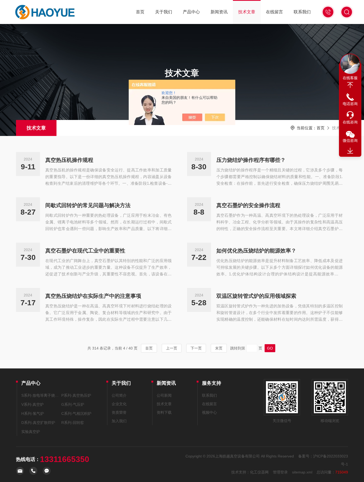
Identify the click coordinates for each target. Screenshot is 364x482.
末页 (219, 348)
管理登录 (280, 472)
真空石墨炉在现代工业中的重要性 (85, 251)
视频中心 (209, 412)
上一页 (171, 348)
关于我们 (163, 12)
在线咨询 (350, 122)
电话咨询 (350, 104)
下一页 (196, 348)
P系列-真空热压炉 (76, 395)
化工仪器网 (259, 472)
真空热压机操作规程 (69, 160)
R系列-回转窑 (72, 422)
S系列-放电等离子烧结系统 (40, 395)
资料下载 (164, 412)
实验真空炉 (30, 431)
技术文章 (246, 12)
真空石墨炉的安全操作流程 (248, 205)
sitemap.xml (302, 472)
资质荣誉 (119, 412)
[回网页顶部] (350, 85)
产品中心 (191, 12)
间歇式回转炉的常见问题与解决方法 (88, 205)
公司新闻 (164, 395)
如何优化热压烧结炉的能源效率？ (256, 251)
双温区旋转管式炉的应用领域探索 (256, 296)
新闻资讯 (219, 12)
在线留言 (274, 12)
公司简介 (119, 395)
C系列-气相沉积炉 (76, 413)
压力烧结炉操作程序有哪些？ (251, 160)
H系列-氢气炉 (32, 413)
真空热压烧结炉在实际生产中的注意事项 (93, 296)
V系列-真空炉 (32, 404)
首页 (140, 12)
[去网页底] (350, 151)
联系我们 (302, 12)
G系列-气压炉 (72, 404)
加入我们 (119, 421)
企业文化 (119, 404)
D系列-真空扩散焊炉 (38, 422)
